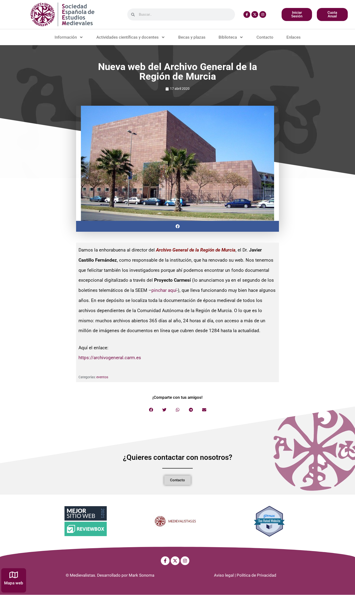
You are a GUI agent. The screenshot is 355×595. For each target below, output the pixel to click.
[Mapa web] (13, 575)
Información (66, 37)
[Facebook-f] (246, 14)
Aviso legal (224, 575)
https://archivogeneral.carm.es (109, 357)
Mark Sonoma (141, 575)
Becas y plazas (192, 37)
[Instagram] (262, 14)
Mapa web (13, 583)
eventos (102, 377)
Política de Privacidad (256, 575)
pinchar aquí (164, 290)
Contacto (264, 37)
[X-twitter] (254, 14)
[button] (177, 226)
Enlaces (293, 37)
